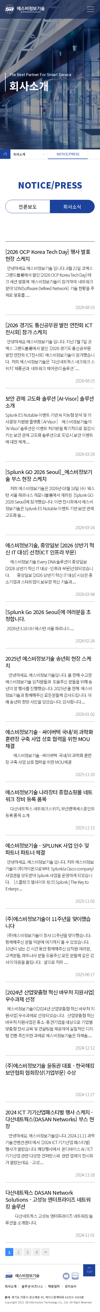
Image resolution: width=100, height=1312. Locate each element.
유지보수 (71, 1286)
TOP (89, 1272)
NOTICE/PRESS (68, 154)
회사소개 (19, 154)
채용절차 (54, 1286)
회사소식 (72, 206)
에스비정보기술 (25, 9)
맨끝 (46, 1252)
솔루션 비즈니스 (32, 1286)
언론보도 (28, 206)
